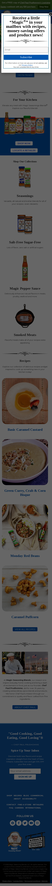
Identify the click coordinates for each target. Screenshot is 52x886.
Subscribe (26, 57)
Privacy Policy (27, 65)
